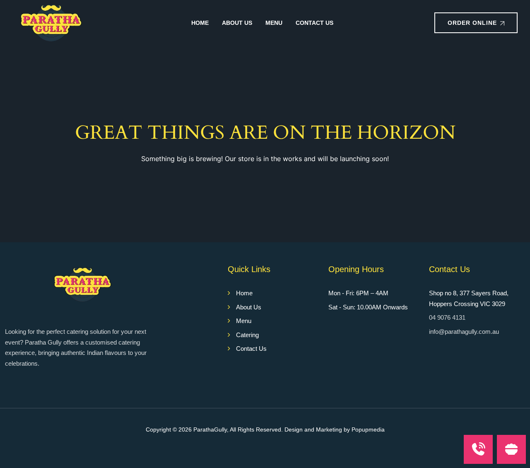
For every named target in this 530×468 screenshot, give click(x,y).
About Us (237, 22)
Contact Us (314, 22)
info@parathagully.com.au (464, 331)
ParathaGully (210, 429)
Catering (247, 334)
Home (200, 22)
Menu (273, 22)
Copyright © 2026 (169, 429)
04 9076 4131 (447, 317)
